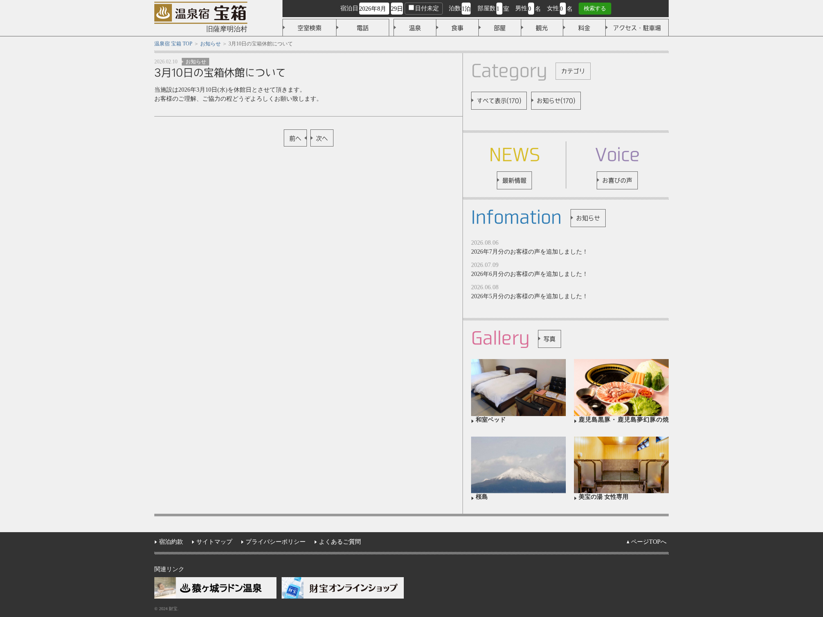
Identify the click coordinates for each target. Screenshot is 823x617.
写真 (550, 339)
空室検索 (309, 28)
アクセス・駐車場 (637, 28)
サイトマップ (214, 542)
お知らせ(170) (556, 101)
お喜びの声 (617, 180)
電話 (363, 28)
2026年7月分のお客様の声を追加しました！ (529, 252)
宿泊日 (349, 8)
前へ (295, 138)
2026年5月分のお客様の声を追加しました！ (529, 296)
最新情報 (514, 180)
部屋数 (487, 8)
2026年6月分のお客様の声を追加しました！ (529, 274)
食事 (457, 28)
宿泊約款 (171, 542)
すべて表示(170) (499, 101)
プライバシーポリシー (276, 542)
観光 (542, 28)
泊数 (455, 8)
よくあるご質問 (340, 542)
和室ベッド (491, 419)
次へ (322, 138)
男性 (521, 8)
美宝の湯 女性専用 (603, 497)
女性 (553, 8)
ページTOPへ (649, 542)
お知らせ (196, 62)
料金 (584, 28)
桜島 (482, 497)
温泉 (415, 28)
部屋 (500, 28)
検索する (595, 8)
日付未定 (427, 8)
